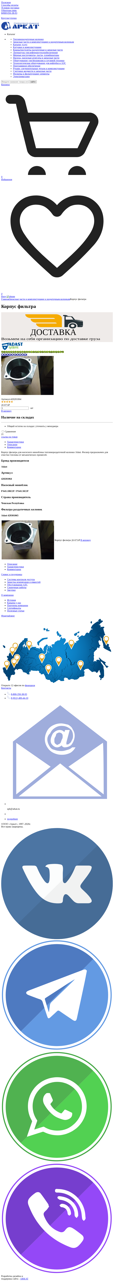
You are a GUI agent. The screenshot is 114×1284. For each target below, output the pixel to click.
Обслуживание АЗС (17, 584)
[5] (12, 402)
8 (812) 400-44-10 (19, 698)
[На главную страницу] (20, 29)
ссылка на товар (9, 437)
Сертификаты (14, 608)
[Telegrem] (57, 1050)
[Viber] (57, 1273)
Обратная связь (9, 10)
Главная (5, 299)
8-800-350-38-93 (19, 694)
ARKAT (24, 1278)
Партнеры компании (17, 605)
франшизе (30, 685)
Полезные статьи (15, 610)
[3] (7, 402)
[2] (5, 402)
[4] (9, 402)
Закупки (11, 590)
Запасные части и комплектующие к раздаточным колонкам (39, 299)
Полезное (6, 2)
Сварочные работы (16, 587)
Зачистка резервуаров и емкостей (24, 582)
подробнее (12, 819)
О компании (7, 595)
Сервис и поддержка (11, 574)
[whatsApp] (57, 1161)
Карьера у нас (14, 603)
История (11, 600)
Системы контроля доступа (21, 579)
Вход (4, 296)
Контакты (6, 688)
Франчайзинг (8, 616)
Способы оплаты (9, 5)
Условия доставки (10, 8)
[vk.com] (57, 938)
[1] (2, 402)
